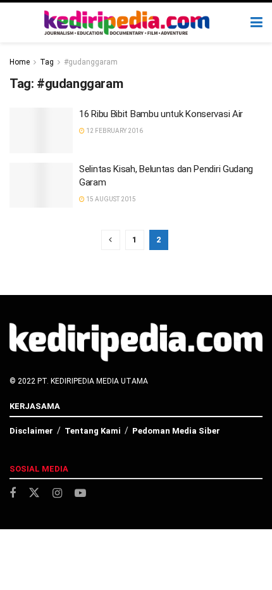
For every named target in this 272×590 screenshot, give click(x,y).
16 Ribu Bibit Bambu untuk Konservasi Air (161, 114)
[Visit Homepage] (127, 22)
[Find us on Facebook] (12, 493)
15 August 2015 (110, 199)
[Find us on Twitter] (34, 493)
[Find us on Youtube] (80, 493)
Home (19, 62)
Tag (47, 62)
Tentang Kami (93, 431)
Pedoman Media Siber (176, 431)
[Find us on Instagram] (57, 493)
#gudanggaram (91, 62)
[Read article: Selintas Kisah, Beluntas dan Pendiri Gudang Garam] (41, 185)
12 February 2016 (114, 130)
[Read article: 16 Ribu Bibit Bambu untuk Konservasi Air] (41, 130)
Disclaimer (31, 431)
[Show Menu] (256, 22)
